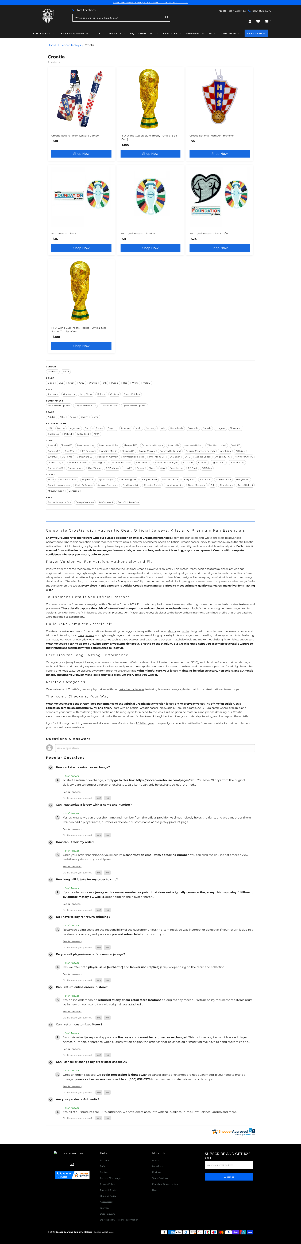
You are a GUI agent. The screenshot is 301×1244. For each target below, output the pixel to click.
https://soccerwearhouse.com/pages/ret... (166, 780)
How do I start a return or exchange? (83, 767)
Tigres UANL (218, 462)
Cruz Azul (188, 462)
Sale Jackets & (106, 502)
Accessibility (106, 1202)
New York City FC (244, 456)
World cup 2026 (222, 33)
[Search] (166, 18)
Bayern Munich (147, 451)
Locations (157, 1166)
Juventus (52, 456)
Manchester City (85, 445)
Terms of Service (108, 1190)
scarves (133, 639)
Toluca (140, 468)
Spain (138, 428)
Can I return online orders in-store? (81, 987)
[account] (250, 21)
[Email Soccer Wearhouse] (72, 1164)
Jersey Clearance (85, 502)
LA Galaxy (175, 456)
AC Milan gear (145, 723)
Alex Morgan (226, 485)
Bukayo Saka (242, 479)
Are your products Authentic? (77, 1099)
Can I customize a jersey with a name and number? (94, 804)
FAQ (102, 1166)
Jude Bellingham (128, 479)
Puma (73, 417)
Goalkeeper (69, 394)
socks (185, 631)
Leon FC (128, 468)
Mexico (61, 428)
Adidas (51, 417)
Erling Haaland (149, 479)
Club (97, 33)
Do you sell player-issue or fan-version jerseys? (90, 954)
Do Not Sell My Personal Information (119, 1219)
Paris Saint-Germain (107, 456)
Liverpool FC (130, 445)
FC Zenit (192, 468)
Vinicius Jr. (205, 479)
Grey (81, 383)
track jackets (86, 635)
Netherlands (176, 428)
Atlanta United (203, 456)
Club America (143, 462)
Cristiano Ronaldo (68, 479)
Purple (114, 383)
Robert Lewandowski (59, 485)
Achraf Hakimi (245, 485)
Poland (68, 434)
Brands (115, 33)
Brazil (88, 428)
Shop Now (81, 154)
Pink (104, 383)
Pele (212, 485)
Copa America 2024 (85, 405)
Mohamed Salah (170, 479)
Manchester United (109, 445)
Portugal (125, 428)
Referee (101, 394)
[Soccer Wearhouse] (48, 16)
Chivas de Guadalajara (166, 462)
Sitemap (104, 1208)
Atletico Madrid (109, 451)
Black (51, 383)
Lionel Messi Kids (174, 485)
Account (104, 1160)
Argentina (75, 428)
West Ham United (216, 445)
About (155, 1160)
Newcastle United (193, 445)
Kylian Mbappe (106, 479)
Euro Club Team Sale (128, 502)
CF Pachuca (112, 468)
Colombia (193, 428)
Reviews (156, 1172)
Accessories (167, 33)
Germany (151, 428)
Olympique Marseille (133, 456)
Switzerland (83, 434)
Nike (62, 417)
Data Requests (107, 1214)
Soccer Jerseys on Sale (59, 502)
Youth (66, 371)
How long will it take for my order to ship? (87, 879)
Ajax (162, 468)
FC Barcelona (89, 451)
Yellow (146, 383)
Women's (53, 371)
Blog (154, 1190)
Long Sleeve (86, 394)
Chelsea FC (66, 445)
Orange (93, 383)
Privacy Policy (107, 1184)
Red (125, 383)
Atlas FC (202, 462)
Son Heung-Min (131, 485)
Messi (51, 479)
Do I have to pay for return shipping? (83, 916)
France (99, 428)
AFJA (96, 434)
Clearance (256, 33)
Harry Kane (189, 479)
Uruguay (220, 428)
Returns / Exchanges (110, 1178)
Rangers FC (54, 451)
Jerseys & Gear (71, 33)
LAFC (187, 456)
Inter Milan (225, 451)
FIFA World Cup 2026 (59, 405)
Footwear (42, 33)
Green (71, 383)
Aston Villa (173, 445)
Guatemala (53, 434)
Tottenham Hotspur (152, 445)
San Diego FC (99, 462)
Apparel (193, 33)
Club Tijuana (94, 468)
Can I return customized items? (79, 1024)
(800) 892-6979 (261, 10)
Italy (163, 428)
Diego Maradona (197, 485)
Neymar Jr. (88, 479)
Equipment (139, 33)
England (112, 428)
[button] (98, 798)
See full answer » (72, 791)
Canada (207, 428)
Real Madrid (71, 451)
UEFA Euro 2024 (109, 405)
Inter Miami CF (157, 456)
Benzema (74, 490)
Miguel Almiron (56, 490)
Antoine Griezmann (108, 485)
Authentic (53, 394)
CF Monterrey (237, 462)
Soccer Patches (132, 394)
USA (50, 428)
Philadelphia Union (121, 462)
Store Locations (85, 10)
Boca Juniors (176, 468)
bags (148, 639)
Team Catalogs (160, 1178)
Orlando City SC (56, 462)
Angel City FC (222, 456)
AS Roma (67, 456)
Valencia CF (128, 451)
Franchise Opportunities (165, 1184)
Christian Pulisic (152, 485)
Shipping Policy (108, 1196)
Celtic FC (235, 445)
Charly (84, 417)
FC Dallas (207, 468)
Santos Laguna (75, 468)
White (135, 383)
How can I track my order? (75, 842)
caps (125, 639)
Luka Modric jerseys (131, 689)
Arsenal (52, 445)
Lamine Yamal (223, 479)
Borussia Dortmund (170, 451)
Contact (104, 1172)
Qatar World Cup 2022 (134, 405)
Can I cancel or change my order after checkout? (91, 1062)
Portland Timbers (78, 462)
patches (247, 612)
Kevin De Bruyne (84, 485)
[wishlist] (258, 21)
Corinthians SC (84, 456)
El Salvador (235, 428)
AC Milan (240, 451)
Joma (95, 417)
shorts (172, 631)
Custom (114, 394)
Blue (61, 383)
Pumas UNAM (55, 468)
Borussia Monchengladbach (200, 451)
